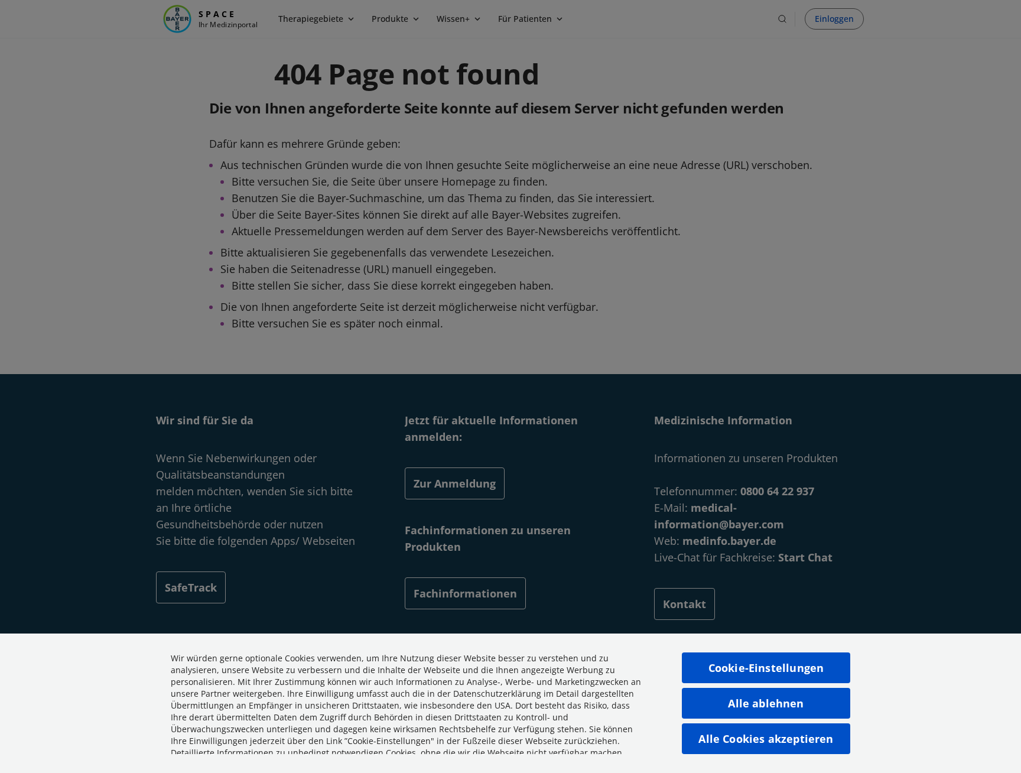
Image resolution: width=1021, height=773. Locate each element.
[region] (510, 703)
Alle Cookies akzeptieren (765, 739)
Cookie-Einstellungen (766, 668)
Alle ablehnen (766, 703)
